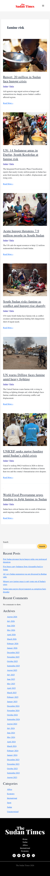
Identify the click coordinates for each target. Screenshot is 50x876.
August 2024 (12, 723)
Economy (11, 793)
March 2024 (12, 746)
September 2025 (13, 665)
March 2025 (12, 692)
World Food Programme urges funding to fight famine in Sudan (25, 496)
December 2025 (13, 652)
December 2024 (13, 706)
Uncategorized (12, 811)
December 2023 (13, 759)
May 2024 (11, 737)
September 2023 (13, 773)
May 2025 (11, 683)
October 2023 (12, 768)
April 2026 (11, 634)
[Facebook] (19, 855)
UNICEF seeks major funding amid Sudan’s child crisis (23, 453)
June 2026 (11, 625)
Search (5, 542)
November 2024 (13, 710)
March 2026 (12, 639)
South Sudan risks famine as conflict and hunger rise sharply (24, 303)
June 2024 (11, 732)
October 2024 (12, 715)
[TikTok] (28, 855)
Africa (9, 789)
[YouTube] (23, 855)
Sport (9, 802)
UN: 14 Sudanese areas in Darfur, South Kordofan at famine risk (20, 154)
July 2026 (11, 621)
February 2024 (12, 750)
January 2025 (12, 701)
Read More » (8, 103)
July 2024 (11, 728)
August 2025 (12, 670)
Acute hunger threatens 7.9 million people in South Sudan (23, 233)
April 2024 (11, 741)
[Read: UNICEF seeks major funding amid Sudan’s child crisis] (25, 429)
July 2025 (11, 674)
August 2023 (12, 777)
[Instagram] (14, 855)
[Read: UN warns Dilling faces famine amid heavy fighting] (25, 353)
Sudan (5, 86)
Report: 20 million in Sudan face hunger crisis (22, 79)
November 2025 (13, 657)
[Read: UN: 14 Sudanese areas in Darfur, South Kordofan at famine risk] (25, 128)
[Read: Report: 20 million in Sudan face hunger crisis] (25, 55)
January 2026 (12, 648)
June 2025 (11, 679)
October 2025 (12, 661)
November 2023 (13, 764)
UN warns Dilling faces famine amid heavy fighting (24, 376)
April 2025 (11, 688)
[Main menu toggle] (43, 5)
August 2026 (12, 616)
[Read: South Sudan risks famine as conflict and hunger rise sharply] (25, 279)
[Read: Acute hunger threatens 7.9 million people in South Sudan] (25, 209)
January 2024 (12, 755)
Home (25, 839)
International (12, 798)
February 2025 (12, 697)
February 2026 (12, 643)
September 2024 (13, 719)
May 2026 (11, 630)
